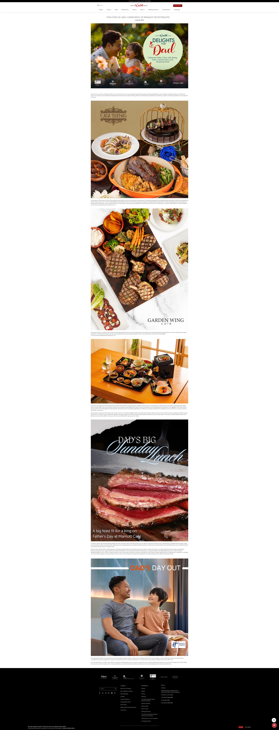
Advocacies (123, 704)
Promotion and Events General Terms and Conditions (149, 714)
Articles (143, 688)
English (100, 5)
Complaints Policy (146, 721)
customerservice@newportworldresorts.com (103, 335)
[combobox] (100, 5)
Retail (116, 9)
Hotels (101, 9)
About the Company (125, 688)
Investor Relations (125, 699)
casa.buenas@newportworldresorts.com (104, 205)
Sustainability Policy (125, 702)
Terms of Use (144, 709)
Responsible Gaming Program (128, 707)
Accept (241, 727)
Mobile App (177, 9)
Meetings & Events (153, 9)
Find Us (143, 694)
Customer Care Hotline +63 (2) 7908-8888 (139, 1)
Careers (122, 696)
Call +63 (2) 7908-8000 (167, 703)
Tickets (143, 691)
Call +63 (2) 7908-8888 (167, 697)
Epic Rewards (166, 9)
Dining (108, 9)
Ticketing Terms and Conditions (149, 718)
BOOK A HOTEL (177, 5)
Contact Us (123, 710)
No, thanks (248, 727)
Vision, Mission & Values (126, 691)
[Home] (139, 5)
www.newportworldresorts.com (139, 662)
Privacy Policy (144, 706)
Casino (142, 9)
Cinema (134, 9)
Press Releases (124, 694)
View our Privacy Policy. (69, 728)
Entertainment (125, 9)
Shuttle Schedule (145, 703)
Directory (143, 696)
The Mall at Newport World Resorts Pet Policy (148, 700)
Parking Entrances (146, 711)
